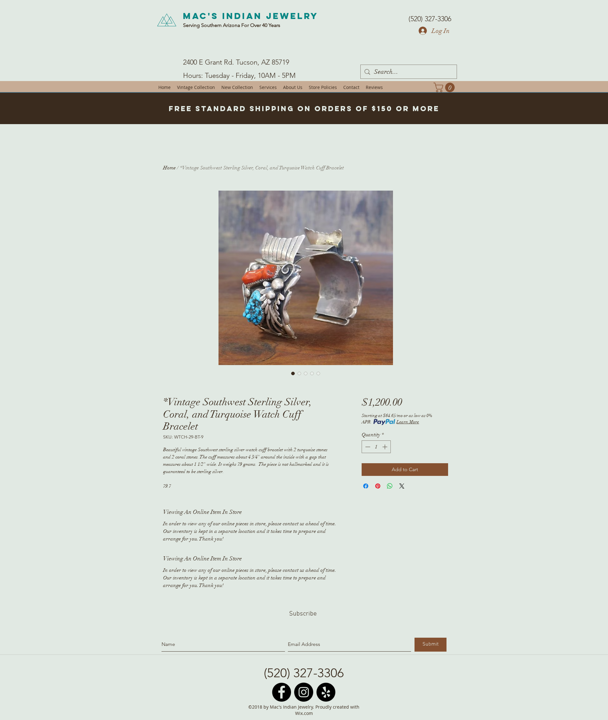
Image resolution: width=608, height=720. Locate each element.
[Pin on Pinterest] (378, 486)
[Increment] (385, 447)
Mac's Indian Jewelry (251, 15)
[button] (445, 87)
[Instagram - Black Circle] (303, 692)
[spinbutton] (376, 447)
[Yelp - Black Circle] (325, 692)
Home (169, 168)
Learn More (407, 422)
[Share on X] (402, 486)
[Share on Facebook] (366, 486)
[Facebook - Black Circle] (281, 692)
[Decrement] (367, 447)
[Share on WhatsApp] (390, 486)
